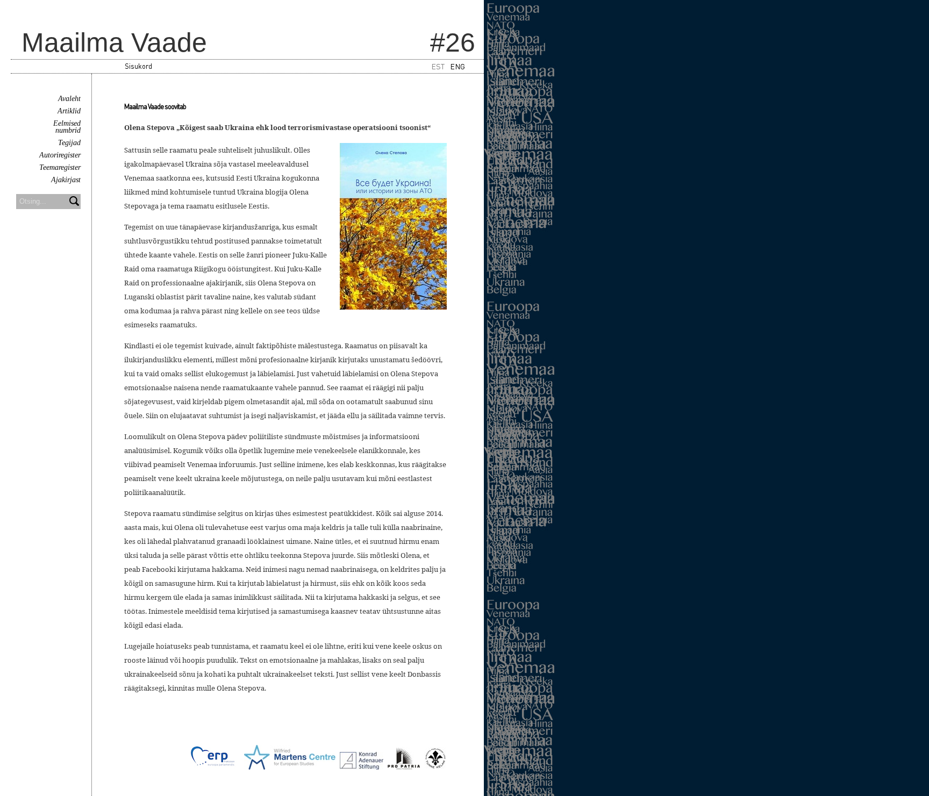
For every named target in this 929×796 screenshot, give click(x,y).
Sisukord (138, 65)
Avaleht (69, 99)
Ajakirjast (66, 180)
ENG (457, 66)
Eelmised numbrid (67, 126)
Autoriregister (60, 155)
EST (438, 66)
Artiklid (69, 111)
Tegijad (69, 143)
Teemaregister (60, 167)
